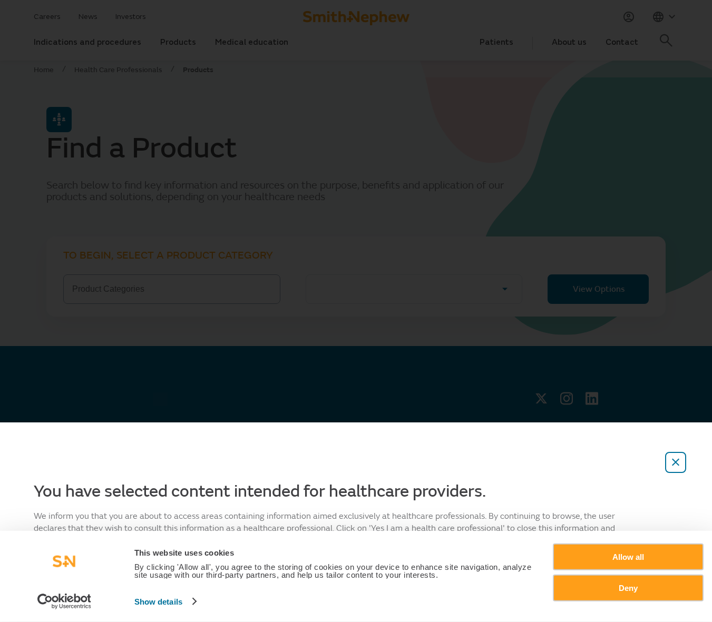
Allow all (628, 556)
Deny (628, 587)
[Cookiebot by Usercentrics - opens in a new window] (64, 601)
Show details (158, 601)
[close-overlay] (675, 462)
